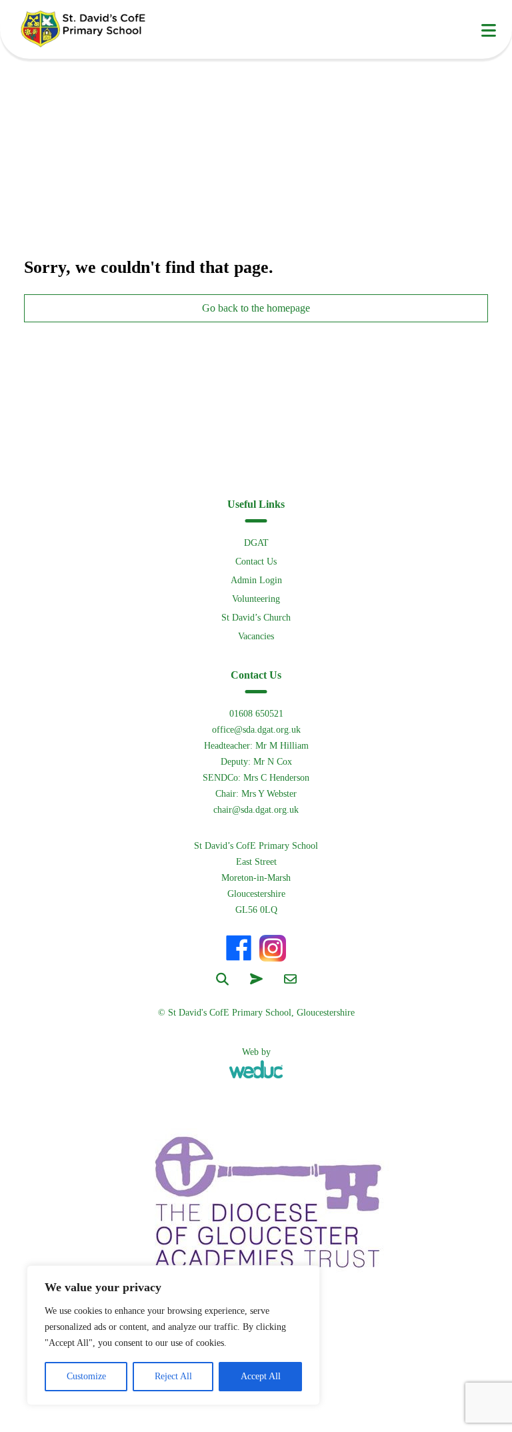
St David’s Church (256, 618)
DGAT (256, 543)
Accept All (261, 1376)
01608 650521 (256, 714)
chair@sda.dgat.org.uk (256, 810)
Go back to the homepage (256, 308)
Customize (86, 1376)
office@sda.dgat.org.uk (256, 730)
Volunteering (256, 599)
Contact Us (256, 562)
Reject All (173, 1376)
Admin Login (256, 580)
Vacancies (256, 636)
